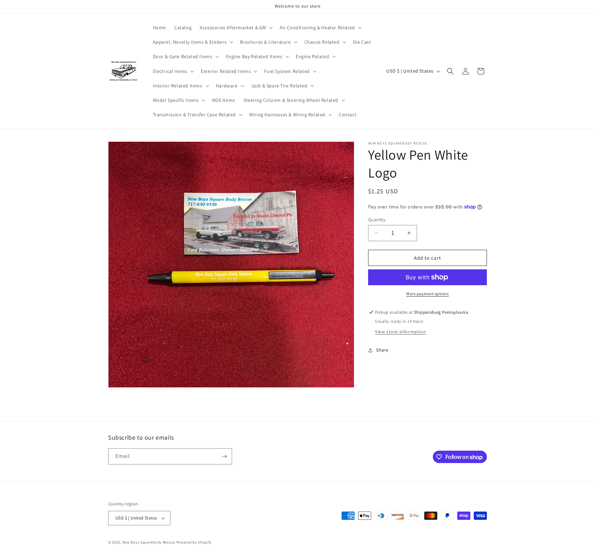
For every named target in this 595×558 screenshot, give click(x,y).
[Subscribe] (224, 456)
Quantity (376, 219)
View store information (400, 332)
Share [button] (382, 350)
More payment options (427, 293)
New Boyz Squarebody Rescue (148, 542)
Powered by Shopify (194, 542)
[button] (235, 27)
